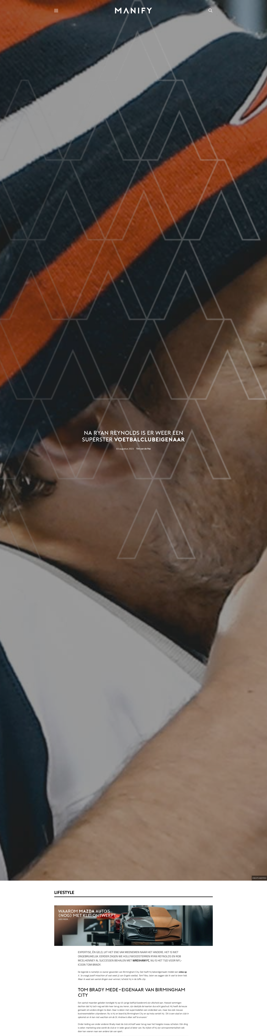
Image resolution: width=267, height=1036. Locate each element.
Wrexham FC (141, 960)
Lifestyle (64, 892)
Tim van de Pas (143, 448)
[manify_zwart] (133, 10)
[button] (56, 10)
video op (183, 972)
